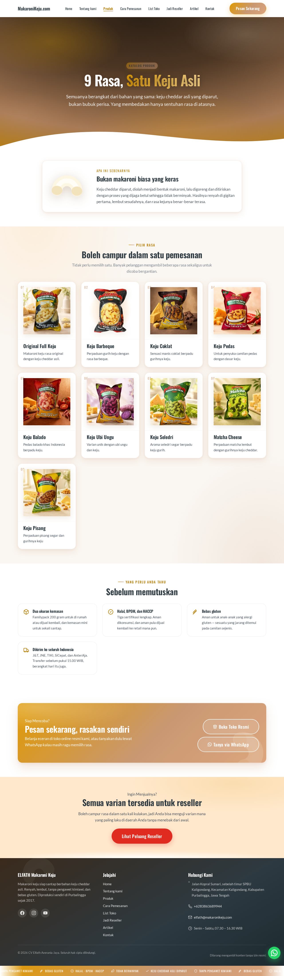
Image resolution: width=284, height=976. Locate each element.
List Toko (154, 8)
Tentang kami (87, 8)
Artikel (194, 8)
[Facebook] (22, 913)
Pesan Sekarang (248, 8)
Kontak (209, 8)
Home (68, 8)
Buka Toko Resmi (234, 726)
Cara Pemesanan (130, 8)
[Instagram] (33, 913)
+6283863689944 (208, 906)
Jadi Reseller (175, 8)
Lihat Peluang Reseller (142, 836)
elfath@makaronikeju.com (213, 917)
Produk (108, 8)
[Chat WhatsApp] (274, 954)
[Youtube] (45, 913)
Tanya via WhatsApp (231, 744)
